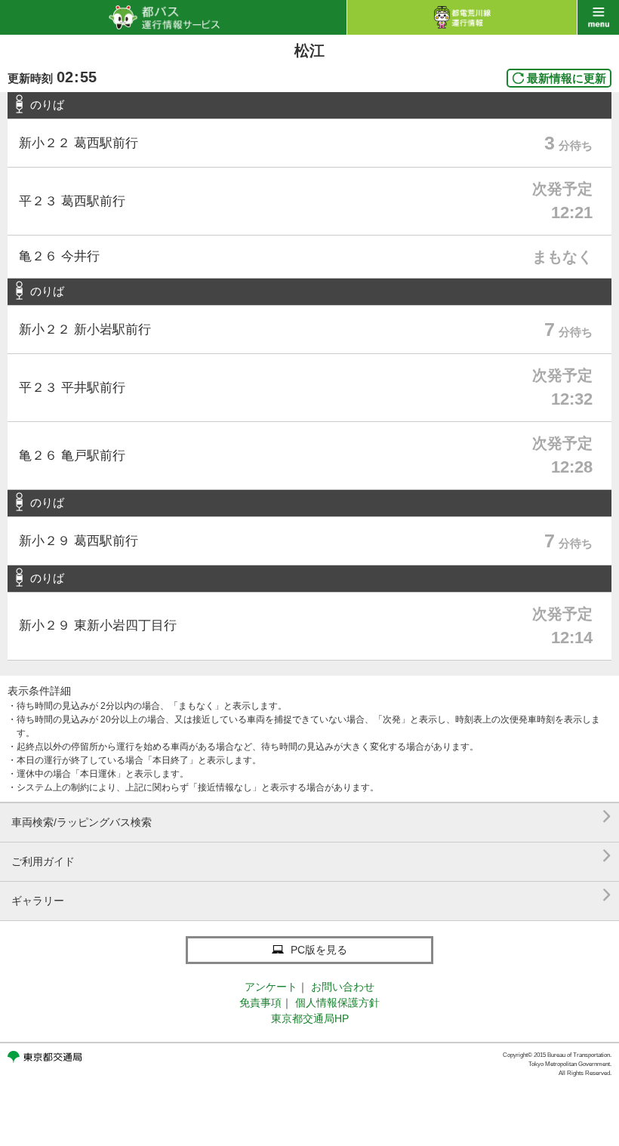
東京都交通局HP (310, 1018)
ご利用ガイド (311, 856)
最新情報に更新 (566, 78)
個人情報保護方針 (337, 1003)
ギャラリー (311, 895)
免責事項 (260, 1003)
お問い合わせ (342, 987)
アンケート (271, 987)
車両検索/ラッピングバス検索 (311, 816)
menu (598, 17)
